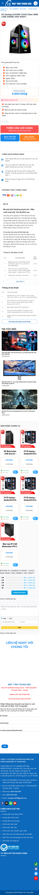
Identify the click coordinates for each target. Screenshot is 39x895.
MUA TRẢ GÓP (10, 137)
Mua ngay (29, 137)
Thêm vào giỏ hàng (19, 128)
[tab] (20, 204)
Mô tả (5, 204)
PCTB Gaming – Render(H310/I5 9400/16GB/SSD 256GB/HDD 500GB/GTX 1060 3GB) (10, 498)
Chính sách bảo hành (9, 824)
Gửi (19, 627)
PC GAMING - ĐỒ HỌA (18, 9)
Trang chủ (4, 9)
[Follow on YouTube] (15, 803)
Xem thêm (19, 281)
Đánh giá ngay (19, 593)
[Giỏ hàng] (36, 3)
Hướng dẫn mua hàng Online (12, 814)
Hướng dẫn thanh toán (10, 817)
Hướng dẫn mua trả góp (11, 821)
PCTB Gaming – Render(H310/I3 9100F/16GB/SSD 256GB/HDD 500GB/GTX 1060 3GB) (30, 452)
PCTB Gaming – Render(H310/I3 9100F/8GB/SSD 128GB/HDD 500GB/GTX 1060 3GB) (30, 498)
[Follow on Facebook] (2, 803)
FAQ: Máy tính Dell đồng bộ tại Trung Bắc (17, 834)
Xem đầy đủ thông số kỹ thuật (19, 322)
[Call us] (11, 803)
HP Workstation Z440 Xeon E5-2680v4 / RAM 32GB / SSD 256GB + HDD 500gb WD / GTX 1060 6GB (10, 452)
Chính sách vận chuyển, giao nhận (14, 831)
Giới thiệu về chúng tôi (10, 841)
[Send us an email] (7, 803)
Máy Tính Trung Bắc (26, 892)
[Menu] (2, 3)
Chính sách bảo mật (9, 827)
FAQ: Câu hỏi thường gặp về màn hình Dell (17, 837)
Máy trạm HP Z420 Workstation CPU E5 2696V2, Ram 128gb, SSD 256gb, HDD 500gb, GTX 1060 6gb (10, 545)
